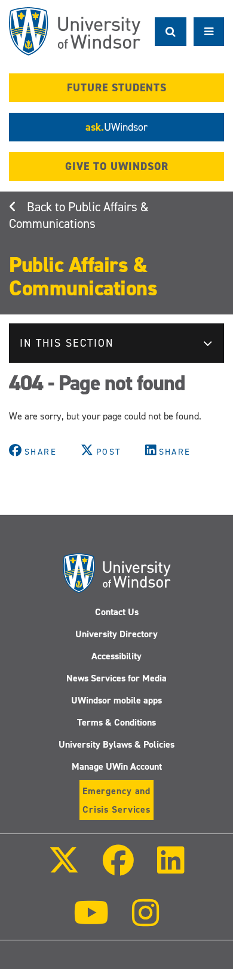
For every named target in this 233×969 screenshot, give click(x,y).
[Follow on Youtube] (91, 921)
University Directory (116, 634)
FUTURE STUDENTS (117, 88)
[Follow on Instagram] (145, 921)
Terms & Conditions (116, 722)
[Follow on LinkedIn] (170, 868)
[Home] (74, 31)
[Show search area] (170, 31)
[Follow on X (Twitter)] (63, 868)
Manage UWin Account (117, 766)
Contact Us (117, 612)
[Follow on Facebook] (118, 868)
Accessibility (116, 656)
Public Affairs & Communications (79, 215)
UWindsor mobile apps (116, 700)
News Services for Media (116, 678)
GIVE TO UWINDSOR (116, 166)
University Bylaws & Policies (116, 744)
